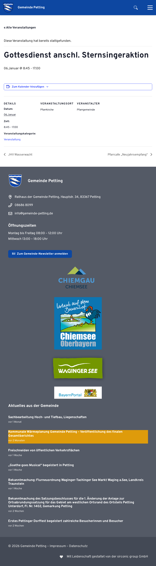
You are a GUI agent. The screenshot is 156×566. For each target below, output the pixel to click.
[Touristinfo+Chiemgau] (78, 278)
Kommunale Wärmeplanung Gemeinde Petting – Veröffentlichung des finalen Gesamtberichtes (65, 434)
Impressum (58, 546)
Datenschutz (78, 546)
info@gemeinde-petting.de (34, 214)
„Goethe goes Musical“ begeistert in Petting (41, 465)
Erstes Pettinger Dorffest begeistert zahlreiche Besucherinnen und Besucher (65, 521)
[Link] (78, 557)
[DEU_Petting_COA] (8, 7)
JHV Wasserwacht (19, 155)
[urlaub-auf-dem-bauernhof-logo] (78, 323)
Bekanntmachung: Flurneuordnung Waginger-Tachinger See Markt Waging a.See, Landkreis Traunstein (75, 482)
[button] (135, 7)
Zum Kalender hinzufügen (28, 86)
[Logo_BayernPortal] (78, 393)
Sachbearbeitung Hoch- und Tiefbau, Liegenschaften (47, 417)
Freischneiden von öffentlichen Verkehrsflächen (44, 450)
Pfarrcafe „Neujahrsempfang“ (128, 155)
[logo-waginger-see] (78, 368)
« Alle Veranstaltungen (20, 28)
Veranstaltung (12, 139)
